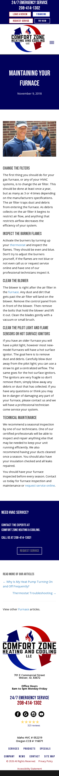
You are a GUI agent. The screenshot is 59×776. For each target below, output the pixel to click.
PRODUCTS (29, 748)
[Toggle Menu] (52, 42)
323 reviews (33, 725)
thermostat (17, 245)
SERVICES (13, 748)
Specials (45, 748)
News (22, 756)
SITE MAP (49, 756)
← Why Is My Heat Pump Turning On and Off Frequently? (28, 584)
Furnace (23, 609)
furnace (13, 292)
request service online (39, 485)
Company (9, 756)
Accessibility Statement (29, 768)
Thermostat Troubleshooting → (34, 593)
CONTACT (35, 756)
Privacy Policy (45, 761)
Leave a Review (29, 731)
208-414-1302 (29, 8)
